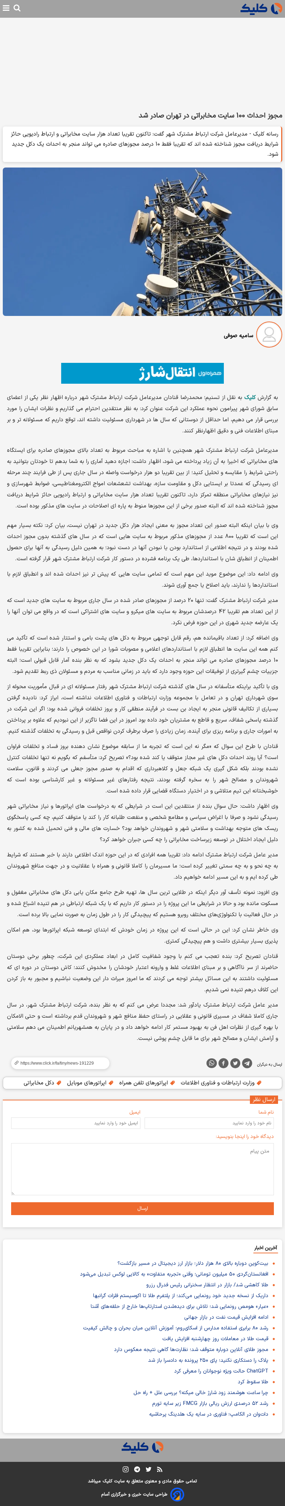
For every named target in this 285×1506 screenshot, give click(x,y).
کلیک (107, 1481)
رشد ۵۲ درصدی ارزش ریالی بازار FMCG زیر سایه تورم (210, 1404)
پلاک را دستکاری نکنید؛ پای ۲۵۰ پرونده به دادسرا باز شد (208, 1361)
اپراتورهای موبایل (87, 1083)
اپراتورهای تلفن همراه (144, 1083)
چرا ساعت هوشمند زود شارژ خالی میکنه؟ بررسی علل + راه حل (200, 1393)
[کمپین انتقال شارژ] (142, 373)
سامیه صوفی (238, 336)
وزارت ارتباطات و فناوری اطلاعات (218, 1083)
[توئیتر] (235, 1064)
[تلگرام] (247, 1064)
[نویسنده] (269, 335)
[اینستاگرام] (126, 1470)
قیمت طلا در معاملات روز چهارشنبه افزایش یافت (215, 1339)
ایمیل (134, 1112)
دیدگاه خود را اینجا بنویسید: (245, 1136)
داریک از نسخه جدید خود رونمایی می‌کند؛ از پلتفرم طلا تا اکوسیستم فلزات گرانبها (180, 1296)
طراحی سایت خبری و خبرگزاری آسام (134, 1494)
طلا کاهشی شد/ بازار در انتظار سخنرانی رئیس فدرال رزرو (207, 1285)
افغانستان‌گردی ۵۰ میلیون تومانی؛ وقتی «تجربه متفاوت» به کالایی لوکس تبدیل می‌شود (174, 1274)
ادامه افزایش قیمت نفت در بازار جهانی (226, 1317)
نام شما (266, 1112)
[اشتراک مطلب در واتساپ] (211, 1063)
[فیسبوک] (223, 1064)
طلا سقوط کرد (253, 1382)
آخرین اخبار (265, 1248)
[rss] (159, 1470)
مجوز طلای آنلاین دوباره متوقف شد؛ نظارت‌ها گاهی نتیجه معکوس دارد (191, 1350)
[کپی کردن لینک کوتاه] (57, 1063)
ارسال (142, 1208)
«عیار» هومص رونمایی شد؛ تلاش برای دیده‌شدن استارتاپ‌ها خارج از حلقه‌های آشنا (179, 1307)
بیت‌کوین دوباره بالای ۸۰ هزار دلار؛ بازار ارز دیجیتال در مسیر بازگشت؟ (192, 1264)
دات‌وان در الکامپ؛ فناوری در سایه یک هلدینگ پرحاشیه (208, 1414)
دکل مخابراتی (40, 1083)
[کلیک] (261, 9)
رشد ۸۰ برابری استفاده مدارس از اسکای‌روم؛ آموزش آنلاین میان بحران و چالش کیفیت (175, 1328)
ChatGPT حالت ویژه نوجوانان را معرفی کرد (221, 1371)
